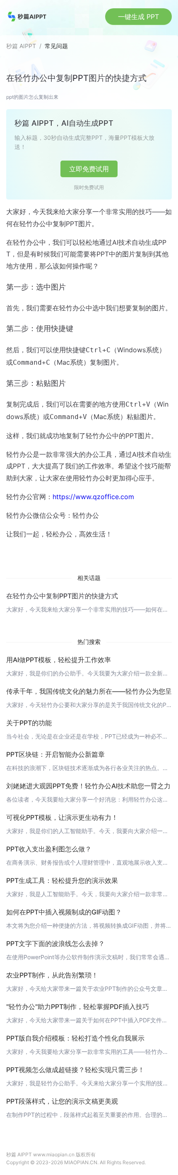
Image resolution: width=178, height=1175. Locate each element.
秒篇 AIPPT (21, 45)
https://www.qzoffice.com (93, 496)
